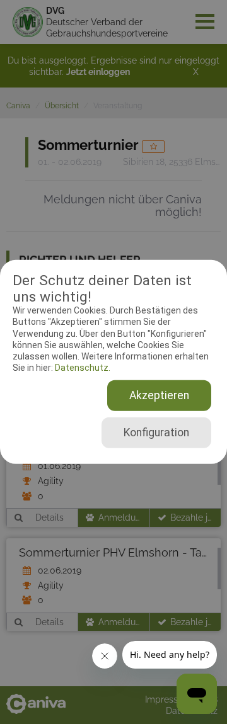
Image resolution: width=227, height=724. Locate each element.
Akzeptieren (159, 395)
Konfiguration (156, 432)
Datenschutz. (81, 368)
